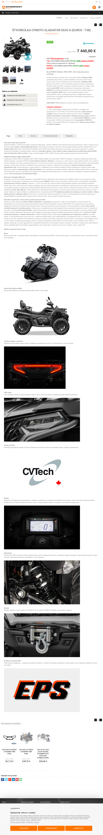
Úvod (66, 17)
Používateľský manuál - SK (14, 104)
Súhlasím (24, 828)
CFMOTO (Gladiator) (95, 17)
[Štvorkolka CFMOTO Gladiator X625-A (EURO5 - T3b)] (17, 48)
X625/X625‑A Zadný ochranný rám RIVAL (26, 752)
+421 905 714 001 (16, 2)
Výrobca (33, 136)
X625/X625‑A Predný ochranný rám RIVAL (9, 752)
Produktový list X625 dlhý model (16, 100)
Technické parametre (51, 136)
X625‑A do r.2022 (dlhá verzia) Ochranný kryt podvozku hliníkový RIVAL (43, 754)
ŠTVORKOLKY (84, 17)
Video (20, 136)
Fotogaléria (69, 136)
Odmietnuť (79, 828)
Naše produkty (74, 17)
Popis (8, 136)
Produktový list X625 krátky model (16, 95)
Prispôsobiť (51, 828)
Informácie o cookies (33, 822)
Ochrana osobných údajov (17, 822)
